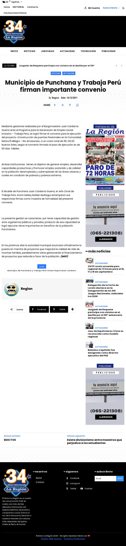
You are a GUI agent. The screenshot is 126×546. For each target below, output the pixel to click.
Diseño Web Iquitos (51, 538)
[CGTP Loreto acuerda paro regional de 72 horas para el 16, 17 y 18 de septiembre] (89, 261)
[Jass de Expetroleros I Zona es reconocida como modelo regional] (89, 326)
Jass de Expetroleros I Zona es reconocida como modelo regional (59, 65)
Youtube (88, 488)
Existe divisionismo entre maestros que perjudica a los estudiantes (94, 441)
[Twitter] (62, 105)
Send (119, 478)
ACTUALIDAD (68, 73)
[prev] (116, 66)
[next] (122, 66)
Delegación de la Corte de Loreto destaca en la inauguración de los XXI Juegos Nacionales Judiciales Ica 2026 (105, 291)
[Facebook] (55, 105)
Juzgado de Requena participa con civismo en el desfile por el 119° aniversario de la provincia (105, 313)
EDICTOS (10, 439)
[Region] (11, 288)
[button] (123, 8)
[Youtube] (82, 489)
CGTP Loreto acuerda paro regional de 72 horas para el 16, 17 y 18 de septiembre (106, 269)
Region (55, 97)
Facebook (74, 478)
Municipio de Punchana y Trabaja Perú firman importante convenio (41, 270)
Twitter (73, 488)
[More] (72, 309)
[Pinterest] (70, 105)
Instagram (75, 483)
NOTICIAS (56, 73)
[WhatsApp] (77, 105)
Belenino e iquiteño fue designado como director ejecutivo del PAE (103, 352)
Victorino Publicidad (74, 538)
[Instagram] (67, 483)
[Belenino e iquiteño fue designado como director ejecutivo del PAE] (89, 345)
